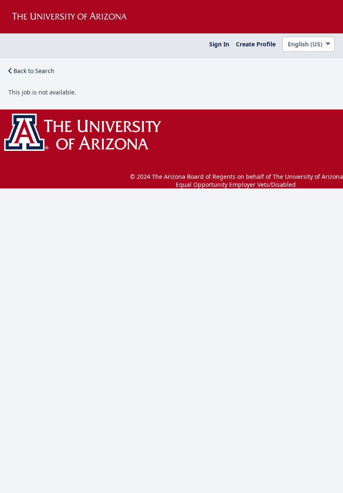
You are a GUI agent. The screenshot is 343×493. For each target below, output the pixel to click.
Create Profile (256, 44)
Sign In (219, 44)
